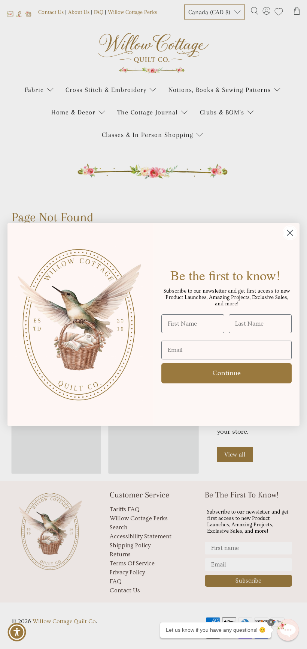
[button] (288, 630)
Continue (227, 373)
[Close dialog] (290, 232)
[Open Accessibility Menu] (16, 632)
